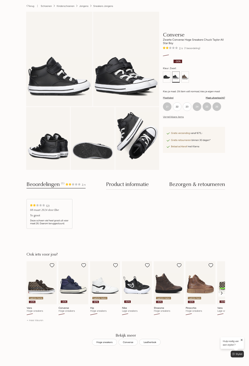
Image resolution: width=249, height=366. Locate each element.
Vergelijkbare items (173, 116)
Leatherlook (150, 342)
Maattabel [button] (168, 97)
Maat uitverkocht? (215, 97)
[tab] (127, 185)
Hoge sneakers (104, 342)
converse (173, 34)
